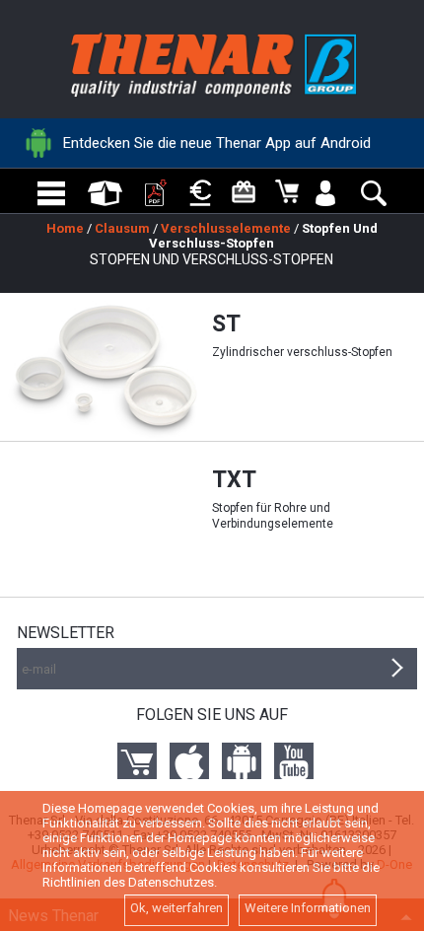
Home (65, 228)
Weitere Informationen (308, 907)
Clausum (122, 228)
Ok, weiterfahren (176, 907)
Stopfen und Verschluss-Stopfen (263, 236)
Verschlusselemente (226, 228)
